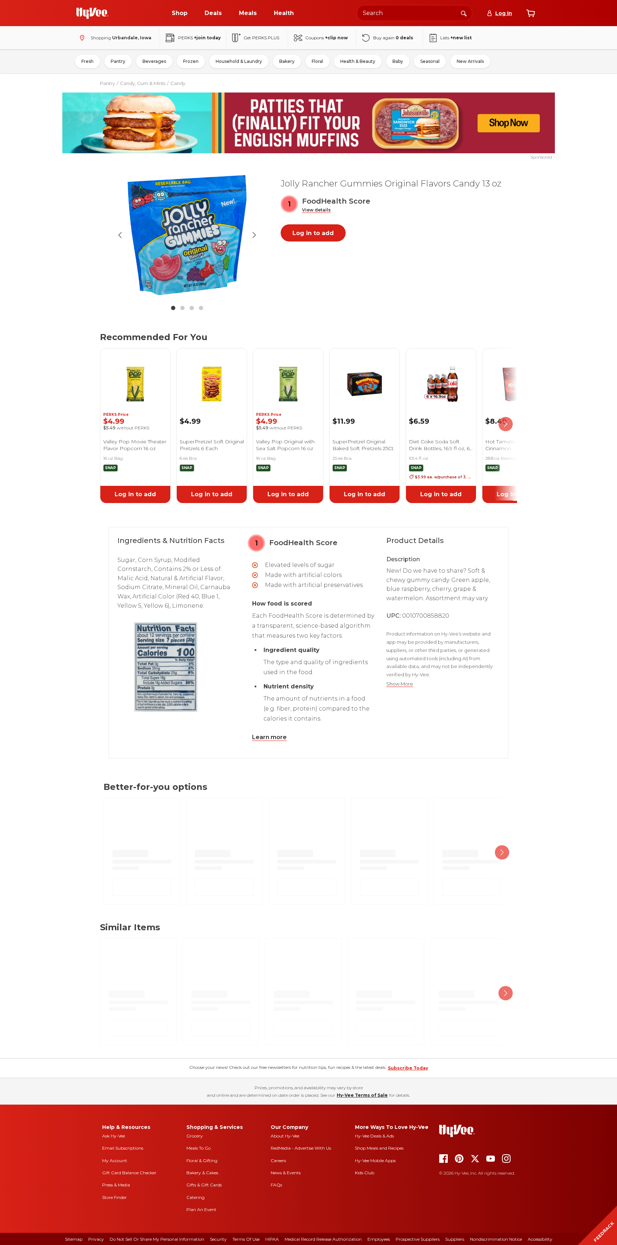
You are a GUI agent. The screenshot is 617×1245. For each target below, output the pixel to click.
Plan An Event (201, 1209)
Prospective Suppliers (418, 1239)
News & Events (286, 1172)
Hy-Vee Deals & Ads (374, 1136)
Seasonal (430, 61)
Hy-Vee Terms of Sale (362, 1095)
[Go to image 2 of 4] (182, 308)
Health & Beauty (357, 61)
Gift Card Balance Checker (129, 1172)
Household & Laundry (239, 61)
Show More (399, 684)
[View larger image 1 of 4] (187, 235)
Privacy (96, 1239)
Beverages (154, 61)
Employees (378, 1239)
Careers (278, 1160)
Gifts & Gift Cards (204, 1184)
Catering (195, 1197)
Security (218, 1239)
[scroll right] (505, 424)
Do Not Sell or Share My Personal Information (157, 1239)
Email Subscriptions (122, 1148)
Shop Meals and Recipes (379, 1148)
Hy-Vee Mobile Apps (375, 1160)
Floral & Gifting (201, 1160)
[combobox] (414, 13)
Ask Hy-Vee (113, 1136)
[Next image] (254, 235)
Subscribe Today (408, 1068)
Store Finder (114, 1197)
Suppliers (454, 1239)
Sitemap (73, 1239)
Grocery (194, 1136)
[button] (316, 210)
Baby (397, 61)
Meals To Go (198, 1148)
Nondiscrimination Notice (496, 1239)
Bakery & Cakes (202, 1172)
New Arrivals (470, 61)
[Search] (463, 13)
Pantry (118, 61)
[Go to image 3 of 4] (191, 308)
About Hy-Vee (285, 1136)
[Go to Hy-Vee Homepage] (92, 13)
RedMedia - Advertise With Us (301, 1148)
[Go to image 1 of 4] (173, 308)
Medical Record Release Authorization (323, 1239)
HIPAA (272, 1239)
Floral (317, 61)
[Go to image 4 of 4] (201, 308)
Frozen (191, 61)
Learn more (269, 737)
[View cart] (531, 13)
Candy (177, 83)
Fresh (87, 61)
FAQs (276, 1184)
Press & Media (116, 1184)
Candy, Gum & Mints (142, 83)
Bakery (287, 61)
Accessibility (540, 1239)
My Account (114, 1160)
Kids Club (364, 1172)
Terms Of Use (246, 1239)
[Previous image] (120, 235)
